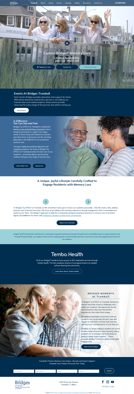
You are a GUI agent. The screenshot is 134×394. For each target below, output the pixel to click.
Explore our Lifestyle (67, 223)
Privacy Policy (66, 393)
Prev (46, 202)
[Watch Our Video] (67, 43)
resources (39, 166)
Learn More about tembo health (67, 271)
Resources (87, 3)
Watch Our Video (90, 67)
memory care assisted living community (29, 129)
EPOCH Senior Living (55, 393)
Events (59, 3)
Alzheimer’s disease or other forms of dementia (62, 215)
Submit (109, 371)
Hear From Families (91, 347)
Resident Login (108, 386)
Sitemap (98, 393)
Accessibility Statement (78, 393)
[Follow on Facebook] (102, 381)
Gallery (77, 3)
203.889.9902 (120, 3)
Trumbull (33, 3)
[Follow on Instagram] (107, 381)
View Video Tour (22, 166)
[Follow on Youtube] (112, 381)
